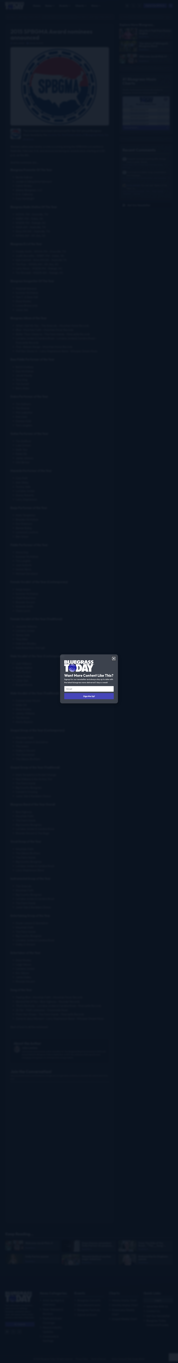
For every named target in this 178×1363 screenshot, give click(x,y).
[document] (89, 681)
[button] (113, 658)
